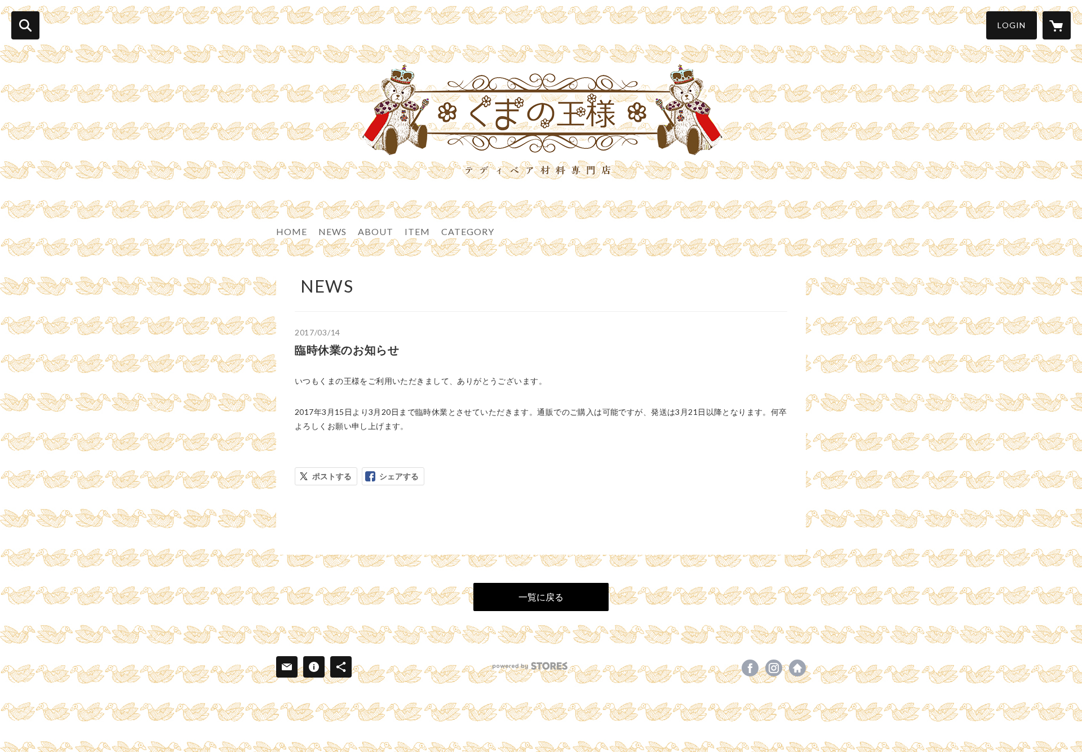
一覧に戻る (541, 596)
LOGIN (1011, 25)
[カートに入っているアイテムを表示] (1057, 25)
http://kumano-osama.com (797, 668)
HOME (291, 231)
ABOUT (375, 231)
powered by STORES (530, 666)
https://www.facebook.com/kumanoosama (750, 668)
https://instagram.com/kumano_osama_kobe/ (773, 668)
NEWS (332, 231)
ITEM (417, 231)
